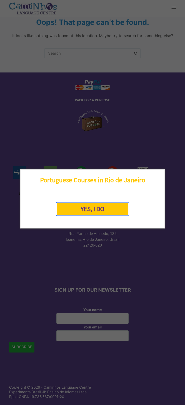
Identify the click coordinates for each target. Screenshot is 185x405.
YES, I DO (92, 209)
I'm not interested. (92, 220)
